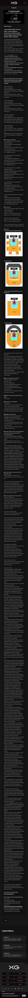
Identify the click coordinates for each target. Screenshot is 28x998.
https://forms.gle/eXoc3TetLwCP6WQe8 (13, 906)
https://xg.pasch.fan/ (9, 894)
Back (6, 920)
